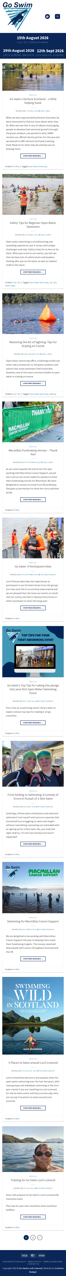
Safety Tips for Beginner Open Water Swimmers (33, 224)
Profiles (33, 95)
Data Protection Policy (14, 1261)
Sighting (52, 394)
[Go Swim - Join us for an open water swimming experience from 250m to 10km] (22, 16)
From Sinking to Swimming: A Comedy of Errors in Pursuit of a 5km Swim (33, 796)
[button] (47, 16)
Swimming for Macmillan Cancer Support (33, 921)
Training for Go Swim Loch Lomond (33, 1180)
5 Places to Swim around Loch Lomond (33, 1062)
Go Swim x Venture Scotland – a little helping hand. (33, 101)
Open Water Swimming (37, 166)
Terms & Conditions (52, 1261)
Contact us (33, 1264)
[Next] (40, 1237)
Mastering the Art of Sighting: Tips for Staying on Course (33, 344)
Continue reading (33, 156)
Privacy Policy (34, 1261)
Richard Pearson (48, 575)
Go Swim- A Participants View (33, 566)
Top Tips (33, 219)
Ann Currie (45, 111)
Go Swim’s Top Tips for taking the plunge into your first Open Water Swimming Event (33, 689)
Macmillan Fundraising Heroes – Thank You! (33, 452)
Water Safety (10, 285)
